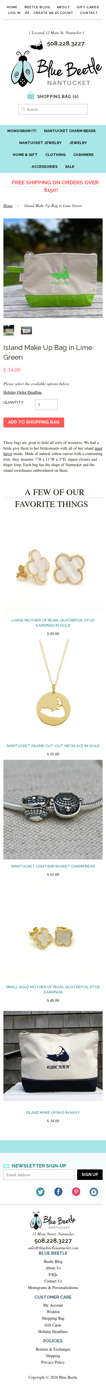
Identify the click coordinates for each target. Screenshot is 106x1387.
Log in (14, 13)
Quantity (13, 402)
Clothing (55, 155)
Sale (69, 166)
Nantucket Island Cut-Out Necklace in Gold (53, 746)
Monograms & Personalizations (53, 1287)
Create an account (53, 13)
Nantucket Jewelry (40, 143)
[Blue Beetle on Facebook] (59, 1192)
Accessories (44, 166)
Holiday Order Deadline (22, 392)
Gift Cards (88, 7)
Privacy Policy (53, 1362)
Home (12, 7)
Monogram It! (21, 131)
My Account (53, 1305)
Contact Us (53, 1281)
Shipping (53, 1355)
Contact (89, 13)
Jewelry (78, 143)
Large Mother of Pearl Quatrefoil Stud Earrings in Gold (53, 622)
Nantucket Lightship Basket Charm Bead (53, 866)
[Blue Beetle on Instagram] (94, 1192)
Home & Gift (25, 155)
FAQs (53, 1274)
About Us (53, 1268)
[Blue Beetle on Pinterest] (76, 1192)
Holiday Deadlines (53, 1331)
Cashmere (83, 155)
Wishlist (53, 1311)
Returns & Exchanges (53, 1349)
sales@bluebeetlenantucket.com (53, 1247)
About (63, 7)
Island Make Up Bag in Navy (53, 1112)
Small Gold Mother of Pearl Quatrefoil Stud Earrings (53, 989)
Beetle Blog (37, 7)
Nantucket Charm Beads (70, 131)
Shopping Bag (53, 1318)
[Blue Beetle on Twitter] (41, 1192)
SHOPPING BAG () (58, 96)
